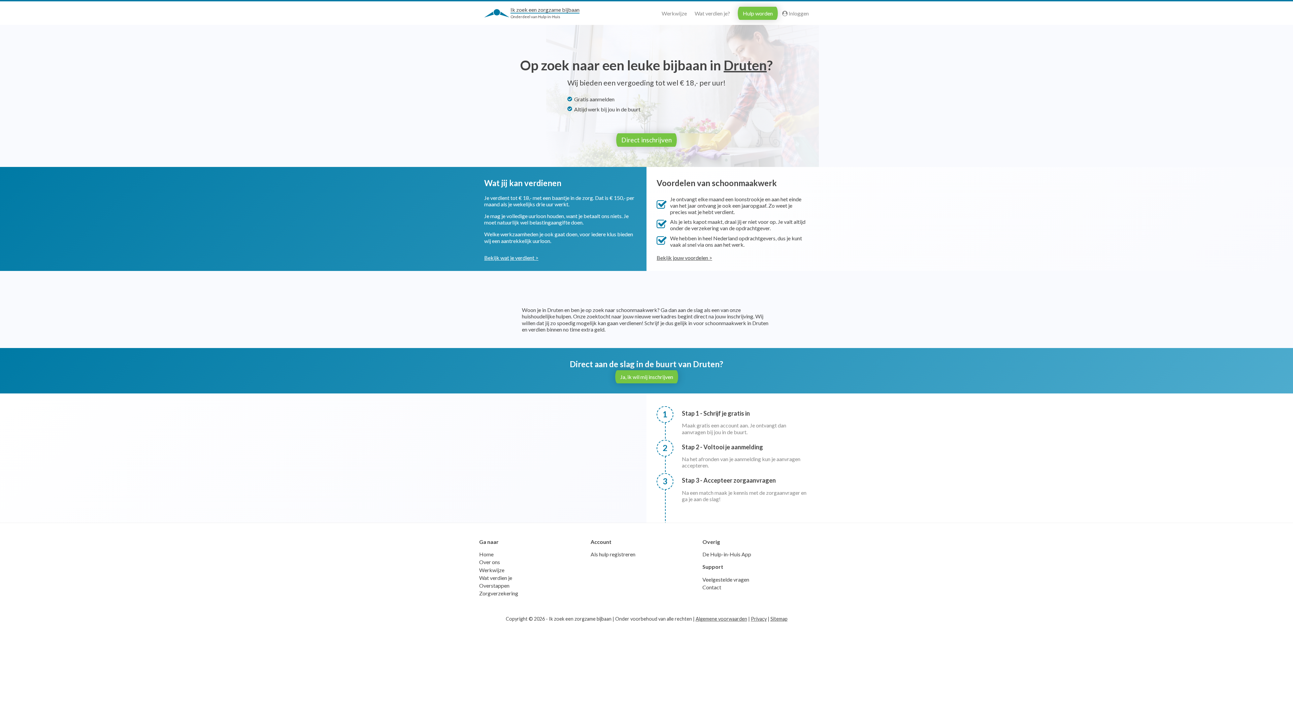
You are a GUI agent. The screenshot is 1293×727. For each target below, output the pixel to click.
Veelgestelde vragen (725, 579)
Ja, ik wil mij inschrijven (646, 377)
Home (486, 554)
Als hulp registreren (613, 554)
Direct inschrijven (646, 140)
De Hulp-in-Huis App (726, 554)
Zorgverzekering (498, 593)
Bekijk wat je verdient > (511, 257)
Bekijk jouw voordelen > (684, 257)
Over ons (489, 562)
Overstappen (494, 585)
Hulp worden (758, 13)
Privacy (759, 619)
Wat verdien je (495, 578)
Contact (711, 587)
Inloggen (798, 13)
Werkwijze (674, 13)
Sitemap (779, 619)
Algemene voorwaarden (721, 619)
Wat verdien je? (712, 13)
